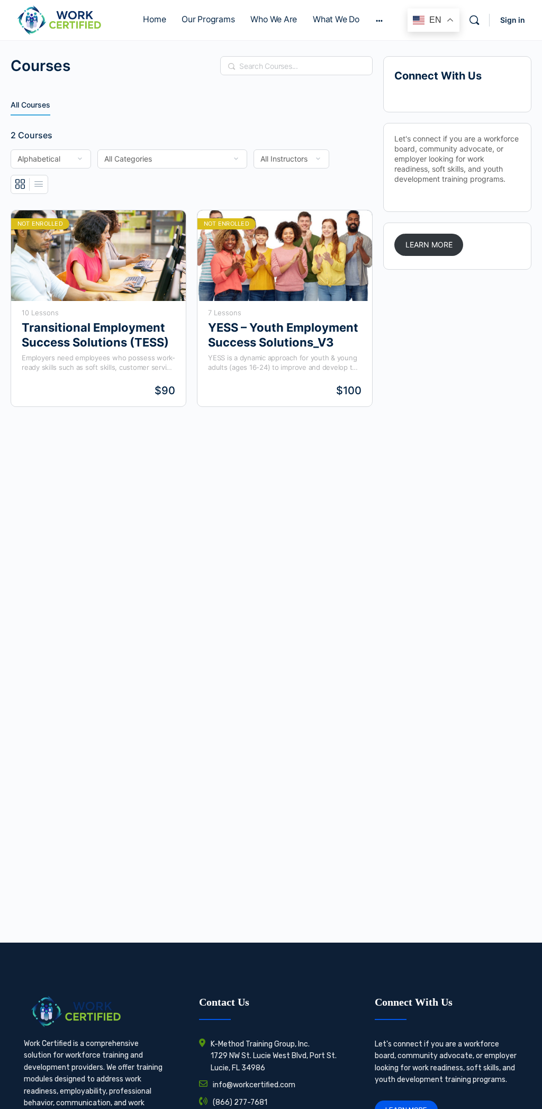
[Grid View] (20, 184)
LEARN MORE (429, 244)
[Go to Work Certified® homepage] (59, 19)
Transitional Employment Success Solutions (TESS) (95, 335)
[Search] (474, 20)
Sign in (512, 19)
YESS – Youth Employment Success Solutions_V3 (283, 335)
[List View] (39, 184)
